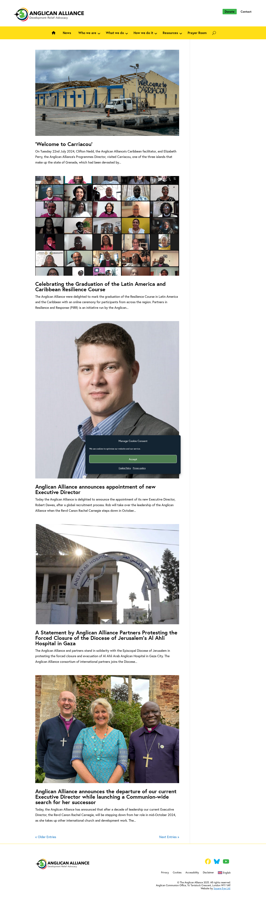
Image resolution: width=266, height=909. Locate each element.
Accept (133, 459)
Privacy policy (139, 468)
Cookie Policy (125, 468)
